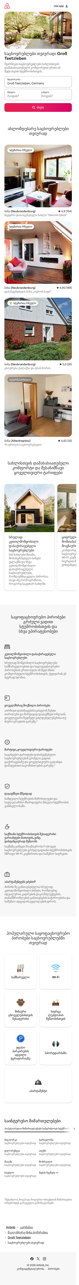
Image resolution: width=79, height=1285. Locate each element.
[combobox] (38, 83)
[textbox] (21, 96)
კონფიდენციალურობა (30, 1268)
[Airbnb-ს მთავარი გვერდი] (7, 6)
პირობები (54, 1268)
